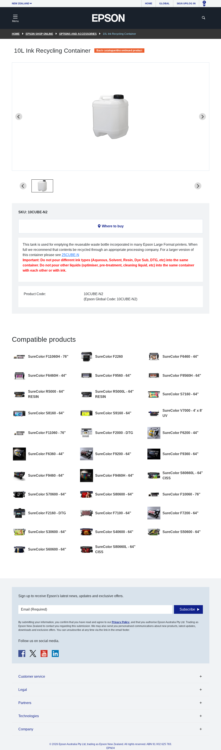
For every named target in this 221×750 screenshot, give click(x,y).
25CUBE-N (70, 255)
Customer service (31, 676)
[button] (42, 185)
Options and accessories (78, 33)
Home (148, 3)
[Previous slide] (18, 116)
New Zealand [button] (20, 3)
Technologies (28, 716)
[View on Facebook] (21, 653)
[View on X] (33, 653)
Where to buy (113, 226)
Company (25, 729)
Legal (22, 689)
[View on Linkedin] (55, 653)
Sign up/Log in (186, 3)
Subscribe (187, 609)
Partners (24, 703)
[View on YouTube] (44, 653)
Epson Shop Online (39, 33)
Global (164, 3)
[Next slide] (202, 116)
